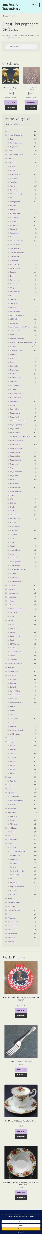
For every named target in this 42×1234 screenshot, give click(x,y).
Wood (12, 616)
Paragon (13, 389)
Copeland (13, 229)
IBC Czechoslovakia (17, 315)
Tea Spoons (14, 660)
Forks (12, 624)
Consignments (13, 593)
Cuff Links (13, 757)
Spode (12, 511)
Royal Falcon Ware (16, 440)
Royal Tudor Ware (16, 472)
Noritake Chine (15, 378)
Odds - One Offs (13, 808)
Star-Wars (13, 894)
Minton (12, 362)
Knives (12, 632)
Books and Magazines (15, 135)
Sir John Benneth (16, 652)
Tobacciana (11, 918)
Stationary (11, 906)
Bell (11, 198)
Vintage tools (12, 934)
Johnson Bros (15, 331)
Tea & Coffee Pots (14, 910)
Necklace (13, 765)
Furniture (11, 667)
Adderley (13, 166)
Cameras (11, 158)
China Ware (11, 162)
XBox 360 (11, 941)
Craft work (11, 605)
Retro (10, 844)
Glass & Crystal (13, 675)
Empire (12, 276)
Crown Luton (14, 245)
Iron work (13, 816)
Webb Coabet (15, 734)
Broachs (13, 750)
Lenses (10, 789)
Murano (12, 710)
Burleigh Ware (15, 213)
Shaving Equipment (14, 902)
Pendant (13, 769)
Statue (12, 820)
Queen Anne (14, 401)
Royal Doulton (15, 432)
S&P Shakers (14, 644)
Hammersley (14, 307)
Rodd (12, 640)
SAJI (11, 499)
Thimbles (13, 824)
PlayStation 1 (15, 883)
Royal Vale (13, 479)
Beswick (13, 205)
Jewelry (10, 742)
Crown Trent (14, 256)
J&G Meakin (14, 319)
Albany (12, 170)
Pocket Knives (15, 636)
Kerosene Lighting (16, 800)
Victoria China (15, 550)
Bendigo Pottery (16, 202)
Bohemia (13, 687)
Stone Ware (14, 530)
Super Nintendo (18, 875)
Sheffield (13, 648)
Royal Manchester (16, 448)
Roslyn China (14, 409)
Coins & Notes (12, 589)
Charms (13, 753)
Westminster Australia (18, 569)
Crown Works (14, 260)
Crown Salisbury (15, 248)
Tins (9, 914)
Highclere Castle (16, 311)
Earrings (13, 761)
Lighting (11, 793)
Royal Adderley (15, 413)
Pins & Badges (12, 828)
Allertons (13, 178)
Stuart (12, 722)
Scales (10, 898)
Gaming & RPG (13, 671)
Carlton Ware (14, 217)
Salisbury (13, 503)
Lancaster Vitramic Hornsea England (23, 342)
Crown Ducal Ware (16, 241)
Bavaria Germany (16, 194)
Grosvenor (13, 628)
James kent (14, 323)
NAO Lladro (14, 366)
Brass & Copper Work (17, 609)
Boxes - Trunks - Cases (15, 155)
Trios (12, 538)
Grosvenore (14, 303)
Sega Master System (17, 887)
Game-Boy (16, 863)
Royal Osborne (15, 452)
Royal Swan (14, 464)
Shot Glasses (14, 718)
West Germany (15, 566)
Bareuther (13, 190)
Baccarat (13, 683)
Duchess (13, 272)
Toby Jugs (13, 781)
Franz (12, 295)
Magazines (14, 147)
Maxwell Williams (16, 350)
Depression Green (16, 703)
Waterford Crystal (16, 730)
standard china (15, 519)
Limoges (13, 346)
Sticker (12, 832)
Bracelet (13, 746)
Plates (10, 836)
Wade (12, 554)
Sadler (12, 495)
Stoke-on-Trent (15, 526)
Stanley (12, 523)
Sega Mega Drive (18, 871)
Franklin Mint (15, 292)
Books (12, 139)
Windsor (13, 573)
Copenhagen (14, 233)
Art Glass (13, 679)
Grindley (13, 299)
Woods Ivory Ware (16, 581)
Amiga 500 (16, 855)
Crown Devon (14, 237)
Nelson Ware (14, 370)
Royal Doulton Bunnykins (21, 436)
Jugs (9, 777)
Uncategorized (13, 926)
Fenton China (15, 280)
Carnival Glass (15, 691)
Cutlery (10, 620)
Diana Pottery (15, 268)
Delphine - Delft (15, 264)
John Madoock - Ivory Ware (19, 327)
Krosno (12, 707)
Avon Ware (14, 182)
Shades (12, 804)
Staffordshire (14, 515)
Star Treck (13, 891)
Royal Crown (14, 429)
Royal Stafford (15, 456)
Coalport (13, 221)
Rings (12, 773)
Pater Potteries (15, 393)
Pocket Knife (12, 840)
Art (9, 131)
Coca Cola (13, 847)
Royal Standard (15, 460)
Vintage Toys (12, 937)
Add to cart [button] (11, 103)
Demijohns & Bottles (15, 663)
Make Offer (11, 108)
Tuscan (12, 546)
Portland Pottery (16, 397)
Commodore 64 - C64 (17, 851)
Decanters (13, 699)
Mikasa (12, 358)
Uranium (13, 726)
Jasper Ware (17, 562)
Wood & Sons (14, 577)
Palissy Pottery (15, 385)
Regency (13, 405)
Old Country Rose (19, 421)
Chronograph (12, 585)
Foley (12, 288)
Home (6, 16)
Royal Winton (15, 487)
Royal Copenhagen (16, 425)
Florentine (14, 284)
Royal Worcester (16, 491)
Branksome (14, 209)
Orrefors (13, 714)
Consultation (12, 597)
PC (11, 879)
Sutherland (14, 534)
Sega (14, 867)
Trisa (12, 542)
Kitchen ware (12, 785)
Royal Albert (14, 417)
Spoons (12, 656)
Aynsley (12, 186)
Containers (11, 601)
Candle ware (14, 797)
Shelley (12, 507)
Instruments (12, 738)
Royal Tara (14, 468)
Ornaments (12, 812)
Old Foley (13, 382)
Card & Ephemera (16, 143)
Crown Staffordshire (17, 252)
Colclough (13, 225)
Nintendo (13, 859)
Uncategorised (13, 922)
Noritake (13, 374)
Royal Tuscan (14, 476)
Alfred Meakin (15, 174)
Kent (12, 335)
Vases (9, 930)
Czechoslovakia (15, 695)
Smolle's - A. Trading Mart (11, 7)
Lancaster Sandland (17, 339)
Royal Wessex (15, 483)
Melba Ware (14, 354)
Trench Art (14, 613)
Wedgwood (14, 558)
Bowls (10, 151)
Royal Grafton (15, 444)
